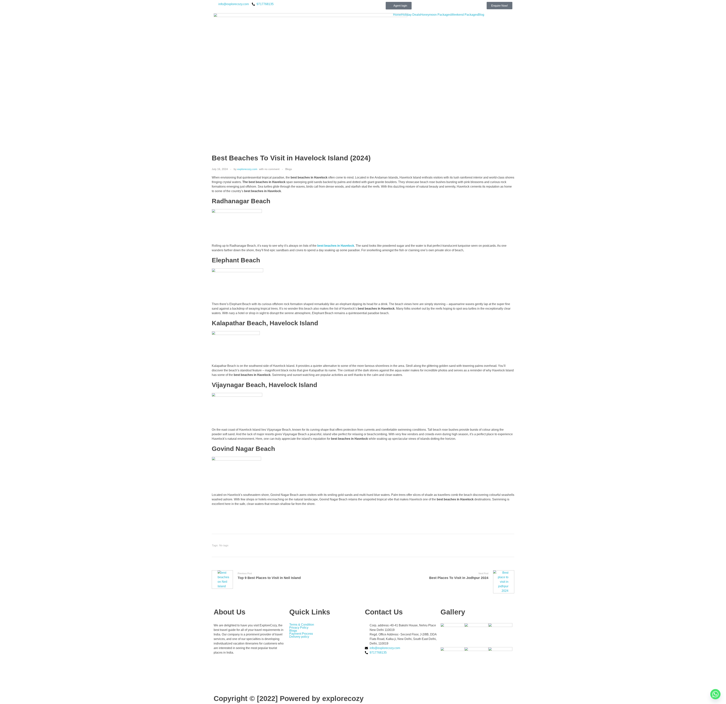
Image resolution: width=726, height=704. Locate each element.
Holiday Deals (410, 14)
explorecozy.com (247, 169)
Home (397, 14)
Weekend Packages (464, 14)
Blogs (288, 169)
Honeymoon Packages (435, 14)
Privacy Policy (298, 627)
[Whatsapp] (715, 694)
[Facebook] (249, 667)
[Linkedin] (249, 682)
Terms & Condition (301, 624)
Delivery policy (299, 636)
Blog (481, 14)
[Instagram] (249, 674)
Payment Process (301, 633)
